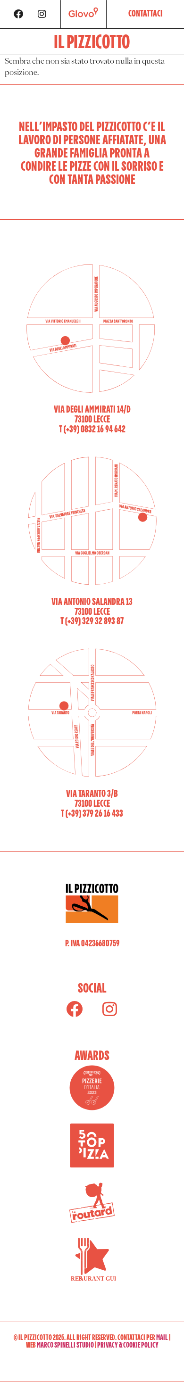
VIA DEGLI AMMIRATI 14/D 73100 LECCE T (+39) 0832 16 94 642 (92, 420)
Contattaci (145, 14)
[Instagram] (42, 14)
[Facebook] (18, 14)
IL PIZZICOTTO (92, 42)
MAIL (162, 1338)
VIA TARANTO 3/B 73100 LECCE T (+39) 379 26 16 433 (92, 804)
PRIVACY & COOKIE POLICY (128, 1345)
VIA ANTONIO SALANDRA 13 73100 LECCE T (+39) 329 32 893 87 (92, 612)
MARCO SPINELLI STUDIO (65, 1345)
